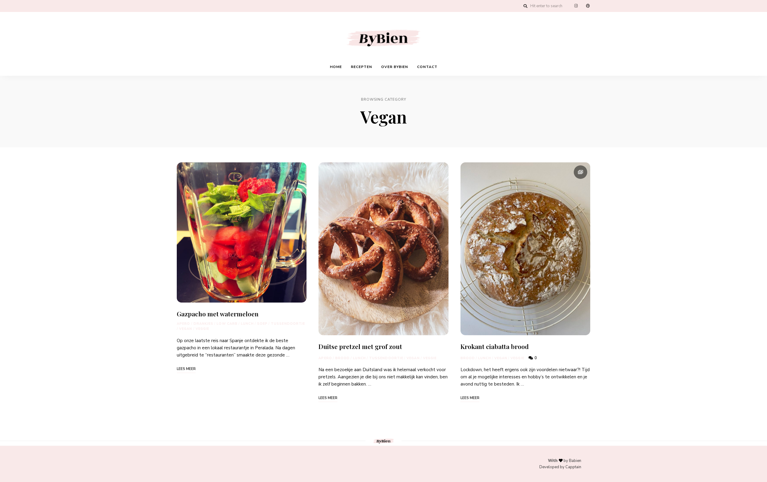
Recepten (361, 66)
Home (336, 66)
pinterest (588, 6)
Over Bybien (394, 66)
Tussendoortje (288, 323)
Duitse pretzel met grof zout (360, 346)
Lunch (247, 323)
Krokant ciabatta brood (494, 346)
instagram (576, 6)
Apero (183, 323)
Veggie (202, 329)
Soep (262, 323)
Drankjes (204, 323)
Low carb (227, 323)
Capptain (573, 467)
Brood (342, 358)
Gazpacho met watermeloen (218, 313)
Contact (427, 66)
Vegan (185, 329)
